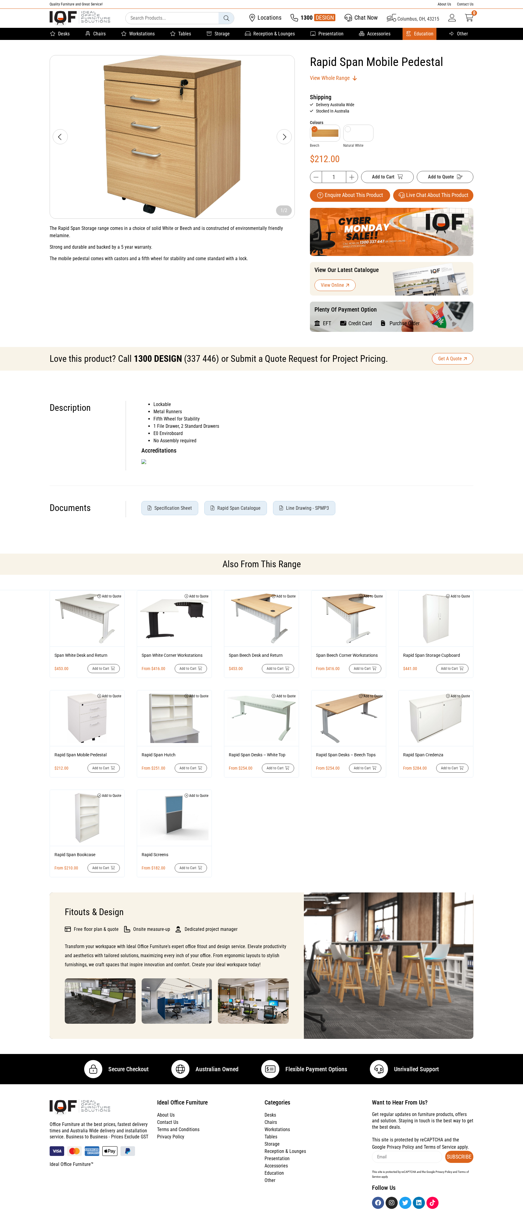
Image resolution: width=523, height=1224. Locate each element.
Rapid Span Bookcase (74, 854)
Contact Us (465, 4)
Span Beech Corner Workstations (347, 655)
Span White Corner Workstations (172, 655)
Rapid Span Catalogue (239, 508)
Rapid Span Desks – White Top (257, 754)
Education (423, 34)
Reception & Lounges (274, 34)
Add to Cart (383, 177)
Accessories (378, 34)
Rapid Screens (155, 854)
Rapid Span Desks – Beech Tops (346, 754)
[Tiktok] (432, 1203)
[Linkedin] (419, 1203)
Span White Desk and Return (80, 655)
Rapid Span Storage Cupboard (431, 655)
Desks (64, 34)
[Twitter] (405, 1203)
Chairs (99, 34)
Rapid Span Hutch (159, 754)
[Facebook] (378, 1203)
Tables (184, 34)
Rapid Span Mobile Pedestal (80, 754)
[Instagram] (392, 1203)
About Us (444, 4)
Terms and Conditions (178, 1129)
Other (462, 34)
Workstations (142, 34)
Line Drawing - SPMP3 (307, 508)
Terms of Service (440, 1147)
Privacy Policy (170, 1137)
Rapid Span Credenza (423, 754)
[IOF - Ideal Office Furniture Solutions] (80, 18)
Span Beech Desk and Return (256, 655)
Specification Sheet (173, 508)
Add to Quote (441, 177)
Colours (316, 122)
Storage (222, 34)
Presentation (331, 34)
